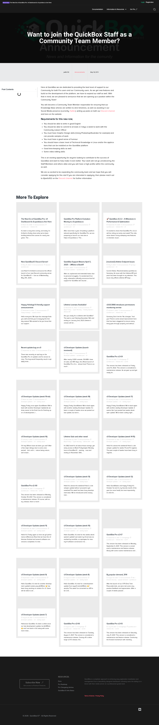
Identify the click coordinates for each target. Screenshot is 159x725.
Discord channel (108, 111)
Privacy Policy (99, 696)
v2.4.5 (117, 628)
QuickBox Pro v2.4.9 (115, 356)
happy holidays (25, 312)
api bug (133, 265)
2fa (133, 577)
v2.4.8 (41, 490)
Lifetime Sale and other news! (76, 437)
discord (48, 265)
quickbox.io (132, 579)
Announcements (80, 72)
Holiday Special (88, 309)
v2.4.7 (126, 539)
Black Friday (67, 309)
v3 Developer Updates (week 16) (34, 437)
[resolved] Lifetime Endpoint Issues (121, 262)
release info (33, 227)
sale (93, 441)
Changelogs (122, 359)
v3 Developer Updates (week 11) (34, 526)
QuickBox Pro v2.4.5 (115, 624)
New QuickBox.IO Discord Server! (34, 262)
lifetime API (67, 312)
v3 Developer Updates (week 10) (77, 526)
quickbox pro (25, 227)
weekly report (41, 401)
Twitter (72, 111)
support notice (36, 312)
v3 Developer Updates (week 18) (77, 397)
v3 (74, 227)
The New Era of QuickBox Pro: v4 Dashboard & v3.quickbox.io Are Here (30, 2)
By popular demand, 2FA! (117, 575)
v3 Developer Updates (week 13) (77, 477)
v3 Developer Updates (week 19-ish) (35, 397)
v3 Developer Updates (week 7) (34, 615)
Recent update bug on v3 (31, 348)
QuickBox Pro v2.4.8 (29, 486)
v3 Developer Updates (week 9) (34, 575)
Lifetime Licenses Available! (75, 305)
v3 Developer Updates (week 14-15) (121, 437)
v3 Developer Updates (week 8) (76, 575)
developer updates (69, 269)
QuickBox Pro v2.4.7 (114, 535)
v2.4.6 (83, 628)
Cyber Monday (77, 309)
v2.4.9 (126, 361)
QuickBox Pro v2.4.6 (72, 624)
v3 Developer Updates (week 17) (120, 397)
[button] (36, 89)
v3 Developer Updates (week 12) (120, 477)
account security (111, 579)
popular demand (123, 579)
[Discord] (140, 710)
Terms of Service (89, 696)
